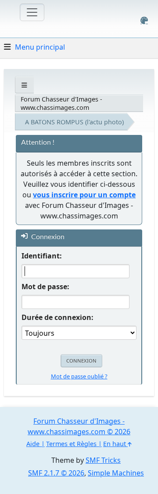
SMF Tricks (103, 460)
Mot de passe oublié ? (79, 376)
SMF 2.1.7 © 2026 (56, 473)
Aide (33, 444)
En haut (115, 444)
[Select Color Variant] (144, 20)
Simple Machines (116, 473)
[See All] (24, 85)
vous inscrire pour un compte (84, 195)
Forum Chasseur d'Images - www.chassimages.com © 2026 (79, 426)
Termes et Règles (71, 444)
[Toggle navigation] (32, 12)
